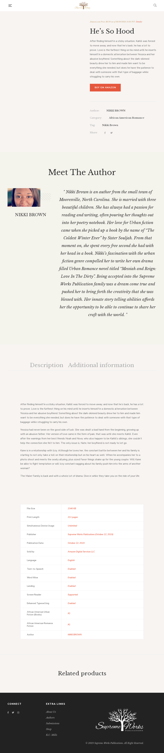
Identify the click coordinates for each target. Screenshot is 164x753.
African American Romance (126, 117)
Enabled (72, 569)
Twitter (13, 712)
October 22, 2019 (76, 543)
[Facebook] (105, 133)
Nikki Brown (110, 125)
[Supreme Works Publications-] (82, 5)
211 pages (73, 517)
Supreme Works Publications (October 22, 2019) (90, 534)
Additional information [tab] (101, 365)
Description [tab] (46, 365)
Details (139, 22)
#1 (69, 613)
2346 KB (72, 508)
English (71, 560)
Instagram (18, 712)
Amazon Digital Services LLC (81, 551)
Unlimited (72, 525)
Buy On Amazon (105, 87)
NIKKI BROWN (116, 110)
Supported (73, 594)
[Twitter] (111, 133)
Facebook (8, 712)
